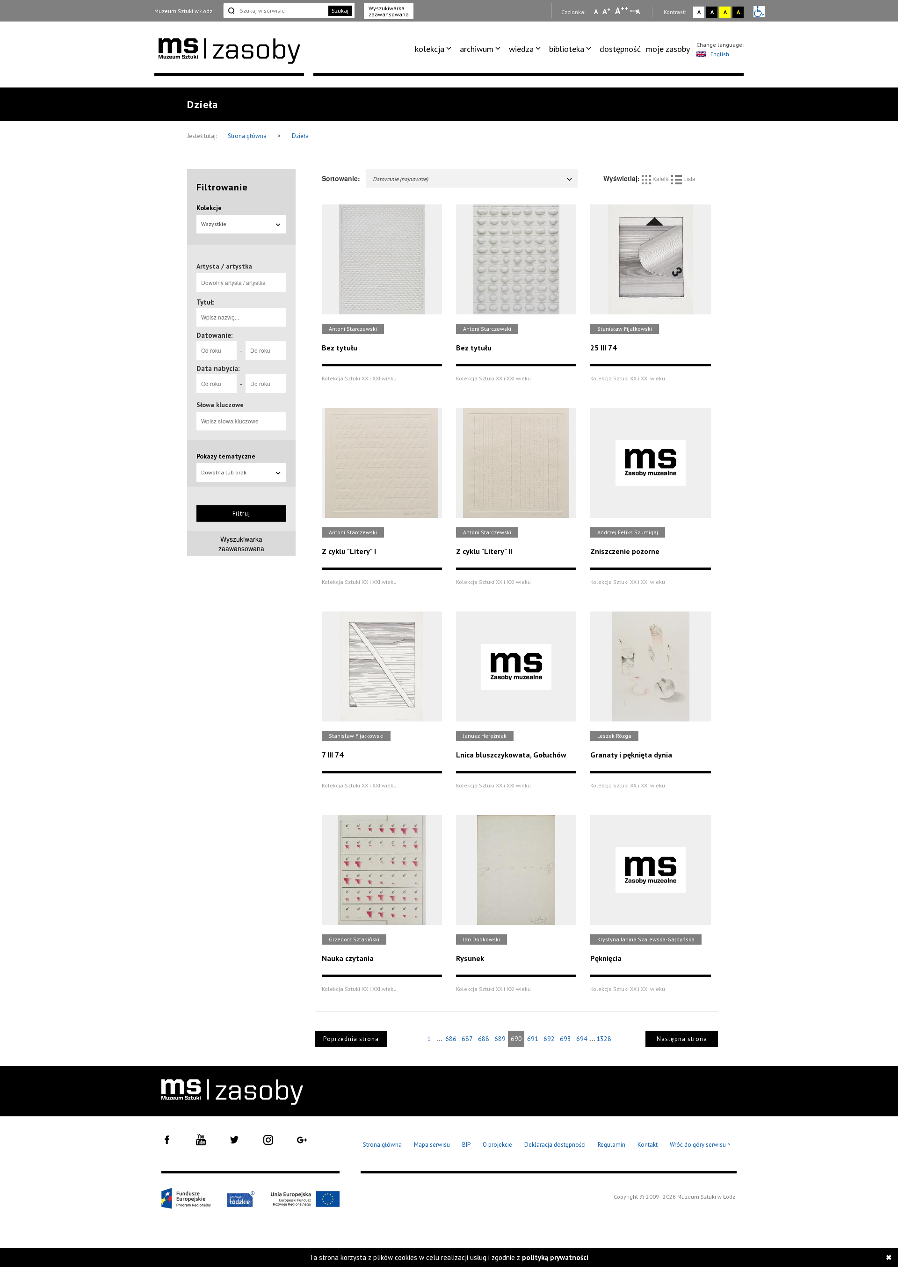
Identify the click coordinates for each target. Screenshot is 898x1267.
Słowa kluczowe (220, 404)
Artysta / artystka (224, 266)
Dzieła (300, 136)
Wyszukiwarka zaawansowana (389, 11)
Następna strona (682, 1039)
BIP (466, 1145)
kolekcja (429, 49)
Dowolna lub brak (223, 472)
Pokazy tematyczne (225, 456)
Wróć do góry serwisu (700, 1145)
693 (565, 1038)
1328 (603, 1038)
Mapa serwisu (432, 1145)
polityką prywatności (555, 1257)
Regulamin (611, 1145)
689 (500, 1038)
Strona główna (248, 136)
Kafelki (661, 178)
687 (467, 1038)
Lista (688, 178)
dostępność (620, 49)
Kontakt (647, 1145)
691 (532, 1038)
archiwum (476, 49)
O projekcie (497, 1145)
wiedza (521, 49)
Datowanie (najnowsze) (400, 178)
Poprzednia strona (351, 1039)
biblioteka (566, 49)
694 (581, 1038)
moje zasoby (668, 49)
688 (483, 1038)
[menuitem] (435, 49)
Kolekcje (209, 208)
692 (549, 1038)
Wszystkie (213, 223)
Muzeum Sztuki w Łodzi (184, 11)
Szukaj (340, 10)
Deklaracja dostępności (555, 1145)
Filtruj (241, 513)
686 (450, 1038)
